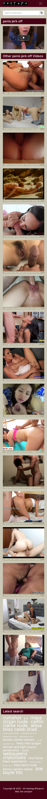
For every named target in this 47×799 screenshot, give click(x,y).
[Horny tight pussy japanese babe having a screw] (23, 399)
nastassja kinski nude (28, 733)
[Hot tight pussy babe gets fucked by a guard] (23, 327)
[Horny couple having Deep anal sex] (23, 506)
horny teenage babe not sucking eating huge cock (24, 236)
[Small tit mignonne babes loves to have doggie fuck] (23, 112)
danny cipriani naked (18, 769)
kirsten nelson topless (19, 739)
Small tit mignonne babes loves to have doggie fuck (24, 129)
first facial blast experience (23, 759)
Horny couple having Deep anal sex (18, 523)
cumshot (12, 717)
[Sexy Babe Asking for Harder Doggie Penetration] (23, 470)
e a (26, 718)
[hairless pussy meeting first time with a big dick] (23, 291)
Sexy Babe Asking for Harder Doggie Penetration (23, 488)
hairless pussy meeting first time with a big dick (22, 308)
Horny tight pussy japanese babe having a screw (23, 416)
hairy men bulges (29, 743)
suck (25, 750)
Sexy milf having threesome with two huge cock (23, 703)
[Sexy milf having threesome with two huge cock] (23, 686)
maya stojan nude (22, 719)
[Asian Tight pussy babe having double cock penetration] (23, 76)
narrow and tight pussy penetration (19, 748)
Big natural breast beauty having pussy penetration (24, 380)
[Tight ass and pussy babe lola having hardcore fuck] (23, 148)
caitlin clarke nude (23, 723)
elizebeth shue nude (10, 736)
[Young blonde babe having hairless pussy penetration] (23, 578)
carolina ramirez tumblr (11, 733)
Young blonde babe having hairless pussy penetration (25, 595)
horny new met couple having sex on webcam (22, 559)
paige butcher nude (26, 736)
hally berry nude (25, 765)
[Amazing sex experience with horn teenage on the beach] (23, 183)
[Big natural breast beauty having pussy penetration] (23, 363)
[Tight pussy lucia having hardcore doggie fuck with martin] (23, 435)
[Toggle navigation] (40, 3)
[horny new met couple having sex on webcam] (23, 542)
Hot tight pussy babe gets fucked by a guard (21, 344)
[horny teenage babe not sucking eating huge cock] (23, 219)
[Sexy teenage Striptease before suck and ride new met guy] (23, 650)
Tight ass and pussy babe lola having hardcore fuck (24, 165)
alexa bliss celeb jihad (22, 727)
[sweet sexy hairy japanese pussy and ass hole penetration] (23, 255)
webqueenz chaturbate (15, 755)
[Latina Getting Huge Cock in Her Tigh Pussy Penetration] (23, 614)
